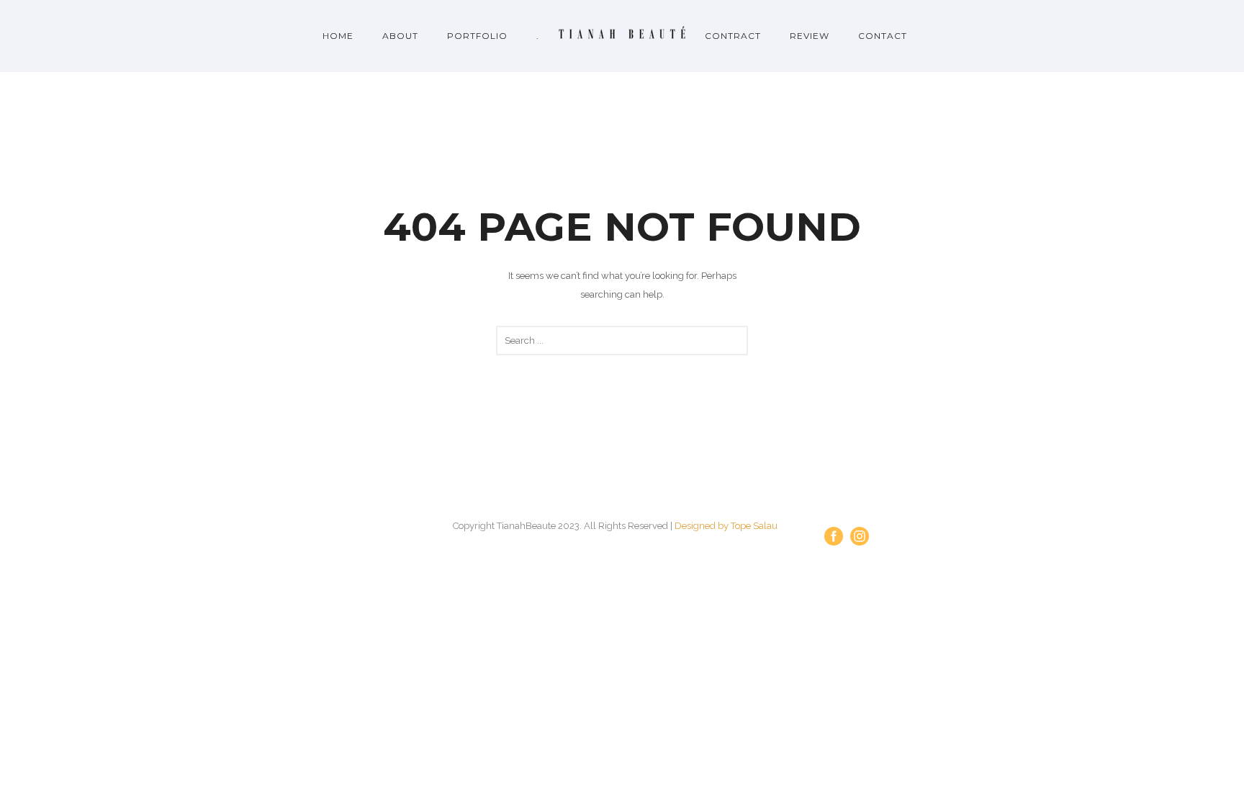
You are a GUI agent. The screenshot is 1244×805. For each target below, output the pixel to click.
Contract (733, 35)
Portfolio (477, 35)
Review (809, 35)
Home (338, 35)
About (400, 35)
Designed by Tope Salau (726, 525)
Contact (882, 35)
